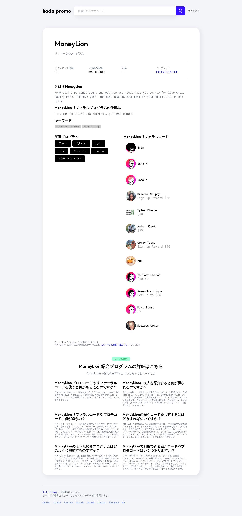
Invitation (61, 342)
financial (61, 126)
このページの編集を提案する (114, 344)
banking (75, 126)
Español (57, 502)
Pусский (90, 502)
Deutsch (79, 502)
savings (88, 126)
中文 (123, 502)
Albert (63, 143)
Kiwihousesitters (70, 158)
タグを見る (194, 10)
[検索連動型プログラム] (180, 10)
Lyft (98, 143)
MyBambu (81, 143)
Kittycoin (80, 151)
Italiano (101, 502)
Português (114, 502)
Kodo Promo (50, 492)
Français (68, 502)
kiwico (99, 151)
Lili (61, 151)
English (46, 502)
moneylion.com (167, 71)
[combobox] (125, 10)
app (97, 126)
